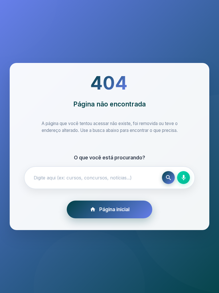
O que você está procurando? (109, 158)
